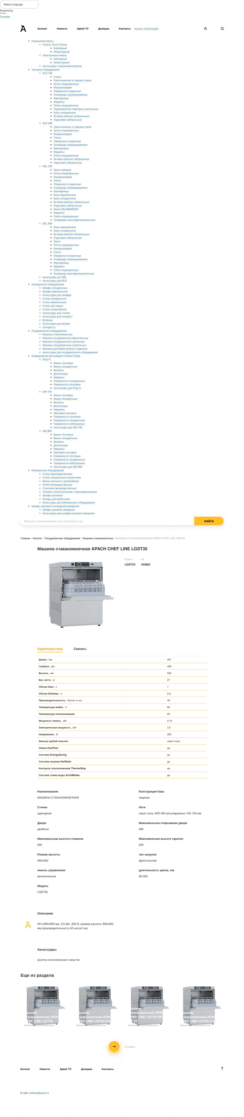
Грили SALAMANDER (66, 209)
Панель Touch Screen (55, 44)
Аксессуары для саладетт (58, 316)
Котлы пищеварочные (66, 84)
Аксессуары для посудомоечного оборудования (70, 352)
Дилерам (103, 28)
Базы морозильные (65, 194)
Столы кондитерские (54, 309)
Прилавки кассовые (65, 413)
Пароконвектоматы (42, 41)
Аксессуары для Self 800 (68, 466)
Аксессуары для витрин (56, 323)
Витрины (48, 320)
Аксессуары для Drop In (67, 388)
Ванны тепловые (63, 363)
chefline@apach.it (39, 1092)
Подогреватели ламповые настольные (76, 109)
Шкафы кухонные (53, 495)
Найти (209, 521)
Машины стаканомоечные (58, 334)
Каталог (42, 28)
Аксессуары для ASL (55, 277)
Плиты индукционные (66, 105)
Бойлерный (60, 48)
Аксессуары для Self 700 (68, 427)
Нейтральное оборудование (47, 470)
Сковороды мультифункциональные (74, 219)
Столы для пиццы (53, 305)
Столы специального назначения (62, 477)
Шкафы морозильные (55, 291)
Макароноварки (63, 87)
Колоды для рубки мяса (56, 499)
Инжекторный (61, 51)
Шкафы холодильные (55, 287)
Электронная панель (54, 55)
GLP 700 (47, 73)
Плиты (57, 76)
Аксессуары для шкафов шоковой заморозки (69, 513)
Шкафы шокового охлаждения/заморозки (55, 506)
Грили (57, 241)
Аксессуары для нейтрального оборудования (69, 502)
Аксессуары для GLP (55, 280)
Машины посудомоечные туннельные (64, 345)
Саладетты (49, 327)
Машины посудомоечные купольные (64, 341)
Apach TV (83, 28)
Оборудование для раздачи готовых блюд (55, 355)
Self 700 (47, 391)
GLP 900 (47, 123)
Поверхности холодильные (69, 380)
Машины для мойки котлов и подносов (65, 348)
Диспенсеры (61, 373)
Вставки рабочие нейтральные (71, 116)
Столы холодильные (54, 298)
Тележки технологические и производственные (70, 491)
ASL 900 (47, 223)
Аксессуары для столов (56, 312)
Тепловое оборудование (45, 69)
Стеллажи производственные (60, 488)
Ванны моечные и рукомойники (61, 481)
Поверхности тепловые (67, 384)
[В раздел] (122, 1051)
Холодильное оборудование (47, 284)
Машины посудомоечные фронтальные (65, 338)
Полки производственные (57, 484)
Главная (26, 538)
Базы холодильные (65, 112)
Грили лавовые (62, 169)
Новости (62, 28)
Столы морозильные (54, 302)
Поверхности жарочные (67, 91)
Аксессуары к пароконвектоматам (62, 66)
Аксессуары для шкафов (57, 295)
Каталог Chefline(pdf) (146, 28)
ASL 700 (47, 166)
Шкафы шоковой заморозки (59, 509)
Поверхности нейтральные (69, 423)
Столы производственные (58, 473)
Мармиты (59, 101)
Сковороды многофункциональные (74, 273)
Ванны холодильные (66, 366)
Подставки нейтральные (68, 119)
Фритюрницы (61, 98)
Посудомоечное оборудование (49, 330)
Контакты (125, 28)
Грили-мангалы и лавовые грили (72, 80)
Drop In (47, 359)
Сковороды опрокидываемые (71, 94)
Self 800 (47, 431)
